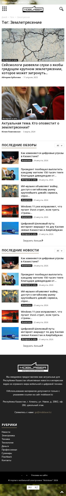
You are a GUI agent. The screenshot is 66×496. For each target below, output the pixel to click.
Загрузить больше (32, 240)
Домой (4, 17)
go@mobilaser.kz (43, 412)
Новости (6, 432)
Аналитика (26, 160)
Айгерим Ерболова (11, 77)
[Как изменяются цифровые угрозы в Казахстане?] (10, 157)
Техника (6, 439)
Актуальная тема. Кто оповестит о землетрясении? (30, 125)
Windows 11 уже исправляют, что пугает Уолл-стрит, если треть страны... (41, 209)
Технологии (7, 442)
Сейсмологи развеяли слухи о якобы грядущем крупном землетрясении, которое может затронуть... (32, 69)
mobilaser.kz (47, 394)
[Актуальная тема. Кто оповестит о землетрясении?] (33, 103)
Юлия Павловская (11, 131)
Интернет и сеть (10, 60)
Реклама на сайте (39, 475)
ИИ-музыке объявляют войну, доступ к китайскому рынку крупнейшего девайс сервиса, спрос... (39, 191)
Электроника (8, 435)
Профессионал (9, 449)
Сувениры (7, 453)
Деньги (5, 446)
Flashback (7, 457)
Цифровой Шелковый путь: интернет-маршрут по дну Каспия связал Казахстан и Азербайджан (42, 226)
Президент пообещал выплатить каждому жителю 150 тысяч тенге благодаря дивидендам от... (42, 172)
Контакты (6, 460)
